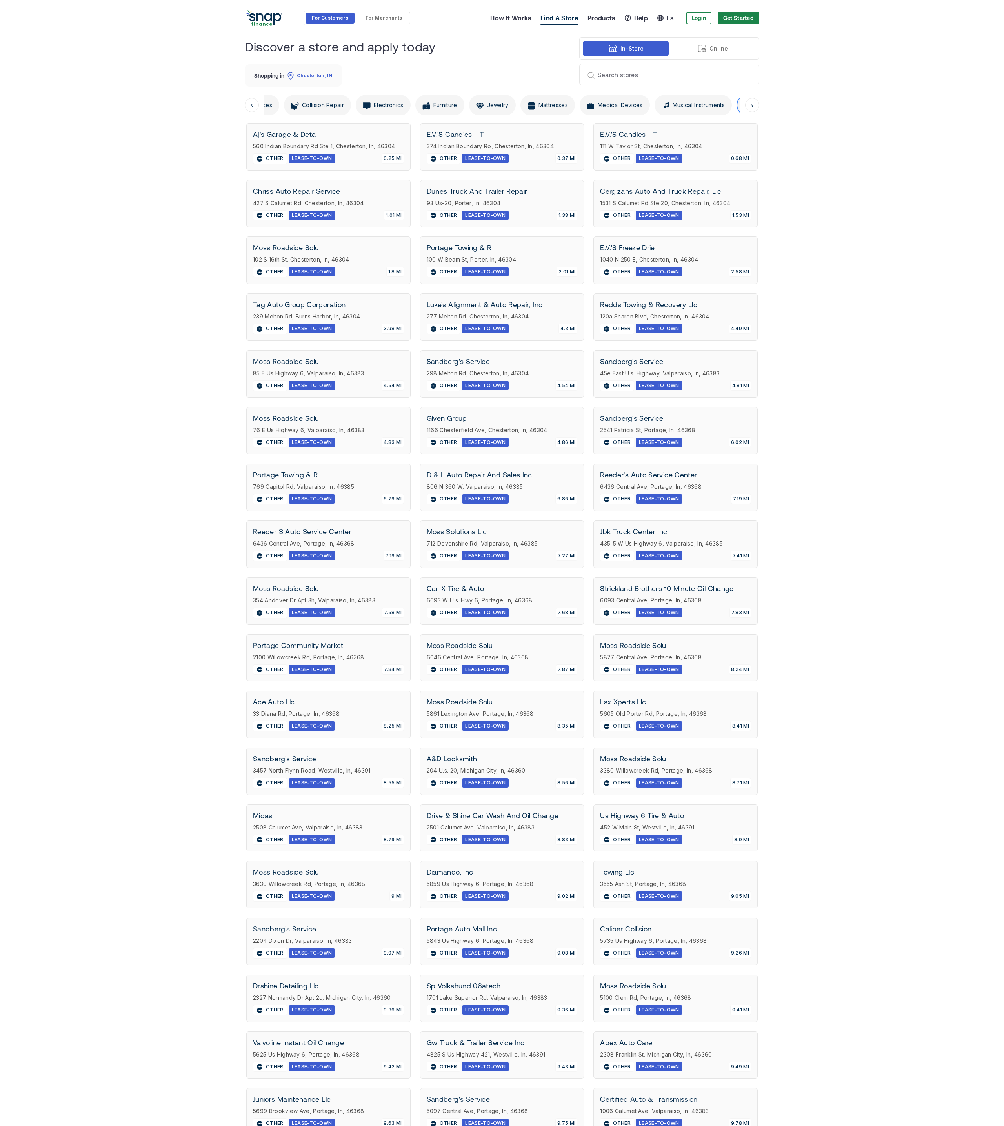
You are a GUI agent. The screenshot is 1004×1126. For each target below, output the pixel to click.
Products (601, 18)
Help (641, 18)
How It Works (510, 18)
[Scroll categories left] (252, 105)
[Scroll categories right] (752, 105)
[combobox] (666, 74)
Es (670, 18)
